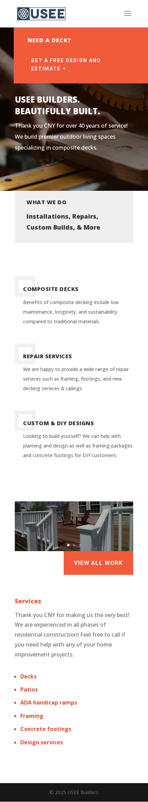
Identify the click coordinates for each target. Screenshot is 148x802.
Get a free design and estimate (66, 64)
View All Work (98, 562)
